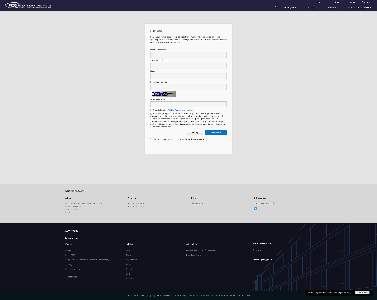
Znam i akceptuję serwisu (173, 110)
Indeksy (332, 7)
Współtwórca (131, 259)
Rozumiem (362, 292)
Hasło (153, 71)
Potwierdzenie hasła (160, 82)
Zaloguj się (366, 2)
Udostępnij (350, 2)
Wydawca (130, 278)
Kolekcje (312, 7)
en (319, 2)
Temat (128, 264)
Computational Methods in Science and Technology (87, 259)
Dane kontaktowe (193, 255)
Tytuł (128, 250)
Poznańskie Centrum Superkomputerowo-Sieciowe (227, 295)
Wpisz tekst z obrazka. (160, 99)
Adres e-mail (156, 60)
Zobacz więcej (71, 277)
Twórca (129, 255)
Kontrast (335, 2)
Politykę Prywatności (177, 110)
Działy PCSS (70, 255)
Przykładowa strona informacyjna (200, 250)
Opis (128, 274)
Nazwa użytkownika (159, 49)
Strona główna (72, 238)
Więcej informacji (344, 293)
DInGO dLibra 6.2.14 (174, 295)
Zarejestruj (216, 132)
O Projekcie (290, 7)
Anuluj (195, 132)
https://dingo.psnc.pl (263, 203)
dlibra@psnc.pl (197, 203)
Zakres (129, 269)
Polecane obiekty (72, 269)
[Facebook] (255, 208)
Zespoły (68, 264)
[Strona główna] (275, 7)
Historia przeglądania (359, 7)
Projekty (68, 250)
